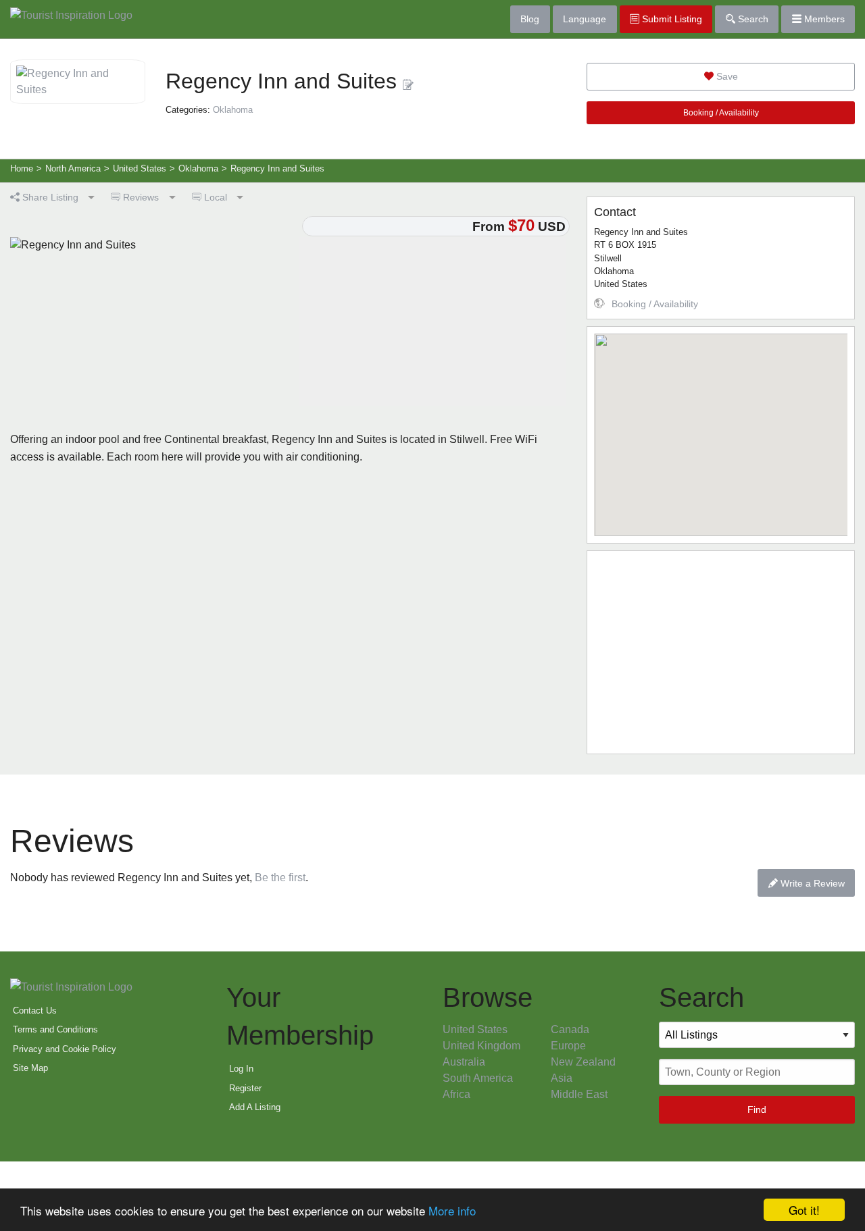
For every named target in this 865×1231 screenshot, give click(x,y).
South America (478, 1078)
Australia (464, 1062)
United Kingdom (481, 1045)
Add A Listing (254, 1107)
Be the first (280, 877)
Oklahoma (233, 110)
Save (726, 76)
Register (245, 1088)
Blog (529, 19)
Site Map (30, 1068)
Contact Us (35, 1010)
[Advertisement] (720, 652)
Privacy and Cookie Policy (64, 1049)
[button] (721, 427)
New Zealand (583, 1062)
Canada (570, 1029)
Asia (561, 1078)
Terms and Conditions (55, 1029)
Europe (568, 1045)
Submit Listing (670, 19)
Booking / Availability (721, 112)
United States (475, 1029)
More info (452, 1210)
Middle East (579, 1094)
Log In (241, 1069)
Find (756, 1109)
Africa (456, 1094)
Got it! (804, 1209)
